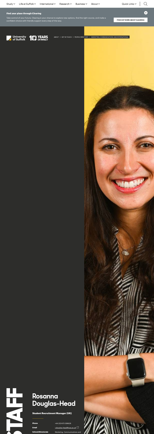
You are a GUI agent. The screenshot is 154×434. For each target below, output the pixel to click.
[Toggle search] (146, 4)
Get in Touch (67, 37)
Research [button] (64, 4)
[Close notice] (146, 12)
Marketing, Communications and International (109, 37)
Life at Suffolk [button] (26, 4)
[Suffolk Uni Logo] (27, 38)
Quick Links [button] (128, 4)
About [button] (94, 4)
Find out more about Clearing (130, 20)
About (56, 37)
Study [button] (9, 4)
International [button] (46, 4)
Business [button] (80, 4)
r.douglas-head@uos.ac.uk (65, 428)
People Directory (81, 37)
